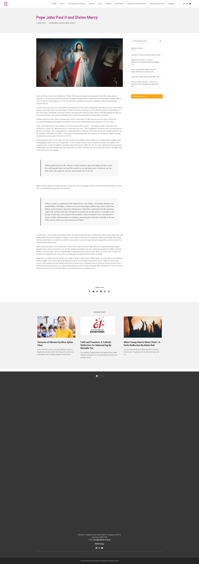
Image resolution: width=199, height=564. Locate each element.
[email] (109, 291)
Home (54, 4)
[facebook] (90, 291)
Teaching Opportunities (136, 4)
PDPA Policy (99, 544)
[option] (56, 336)
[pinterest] (101, 291)
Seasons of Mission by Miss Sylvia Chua (145, 55)
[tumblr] (105, 291)
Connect (171, 4)
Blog (100, 4)
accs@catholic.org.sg (101, 540)
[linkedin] (98, 291)
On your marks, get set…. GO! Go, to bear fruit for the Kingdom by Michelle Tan (144, 84)
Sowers (109, 4)
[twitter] (94, 291)
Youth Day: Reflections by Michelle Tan (145, 77)
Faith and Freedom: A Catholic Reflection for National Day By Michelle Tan (145, 62)
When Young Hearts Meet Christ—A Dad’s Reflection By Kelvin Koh (143, 70)
